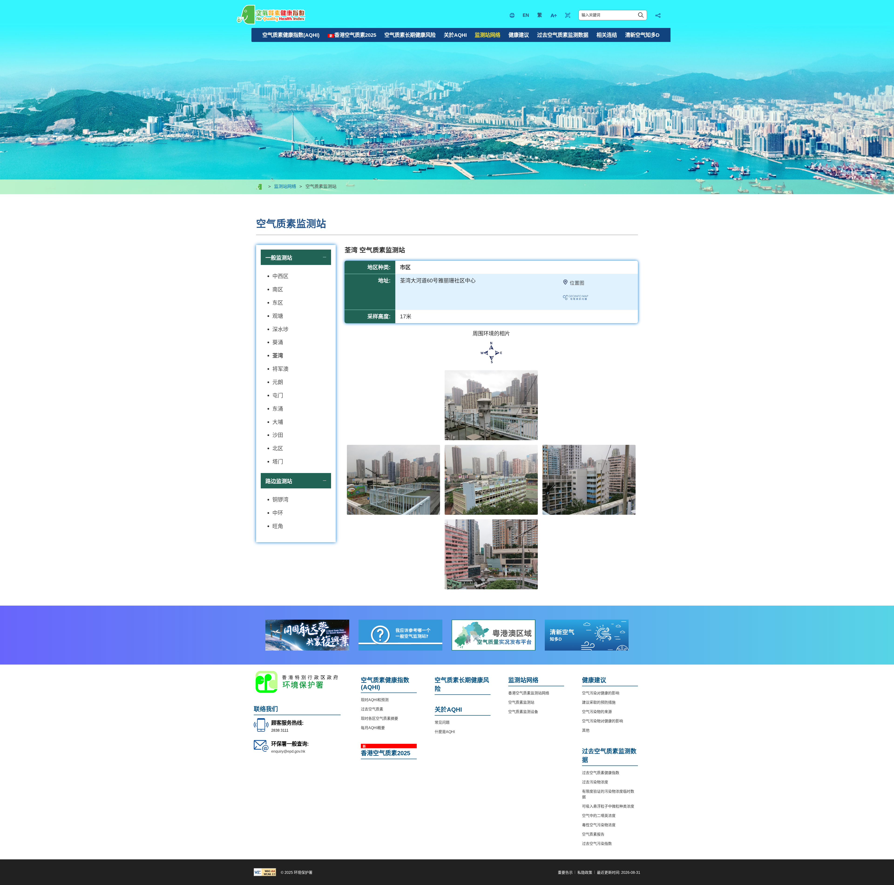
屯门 (277, 395)
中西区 (280, 276)
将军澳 (280, 369)
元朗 (277, 382)
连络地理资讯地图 (580, 299)
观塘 (277, 316)
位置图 (577, 283)
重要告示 (565, 873)
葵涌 (277, 342)
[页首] (883, 664)
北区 (277, 448)
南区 (277, 289)
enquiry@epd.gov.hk (288, 751)
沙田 (277, 435)
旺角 (277, 526)
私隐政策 (584, 873)
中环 (277, 513)
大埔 (277, 422)
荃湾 (277, 356)
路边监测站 (278, 481)
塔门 (277, 462)
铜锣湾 (280, 500)
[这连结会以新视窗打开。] (307, 635)
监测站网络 (285, 186)
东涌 (277, 409)
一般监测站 (278, 258)
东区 (277, 303)
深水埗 (280, 329)
